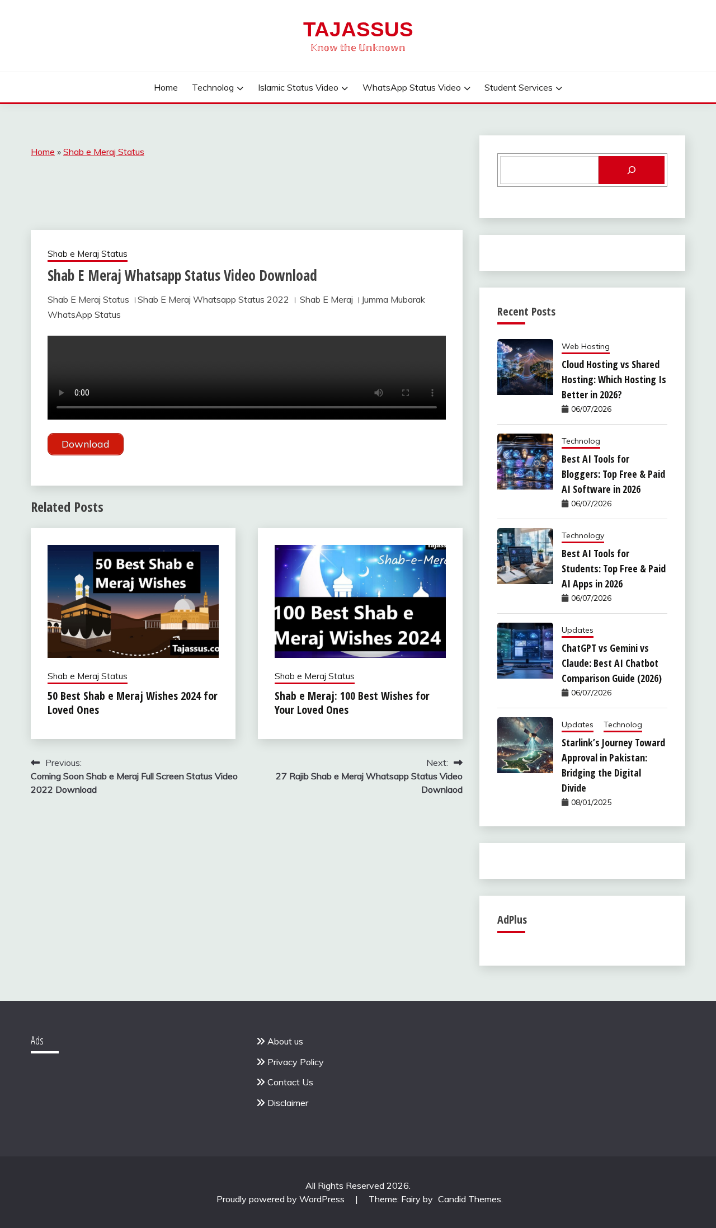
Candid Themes (469, 1199)
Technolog (213, 87)
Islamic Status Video (298, 87)
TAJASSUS (358, 29)
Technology (583, 535)
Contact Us (290, 1082)
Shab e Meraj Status (103, 151)
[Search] (632, 170)
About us (285, 1041)
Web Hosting (586, 346)
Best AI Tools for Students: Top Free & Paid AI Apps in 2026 (614, 568)
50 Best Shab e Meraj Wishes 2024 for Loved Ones (133, 702)
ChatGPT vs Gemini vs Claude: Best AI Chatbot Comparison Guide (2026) (612, 663)
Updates (577, 630)
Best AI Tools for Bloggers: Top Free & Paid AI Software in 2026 (613, 474)
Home (166, 87)
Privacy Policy (295, 1061)
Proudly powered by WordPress (281, 1199)
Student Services (518, 87)
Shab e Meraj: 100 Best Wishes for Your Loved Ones (352, 702)
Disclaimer (287, 1102)
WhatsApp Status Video (411, 87)
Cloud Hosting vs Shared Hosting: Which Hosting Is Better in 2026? (614, 379)
